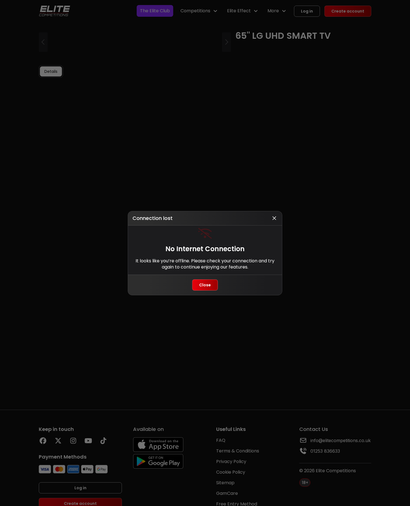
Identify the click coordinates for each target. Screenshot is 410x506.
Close (205, 285)
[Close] (274, 218)
